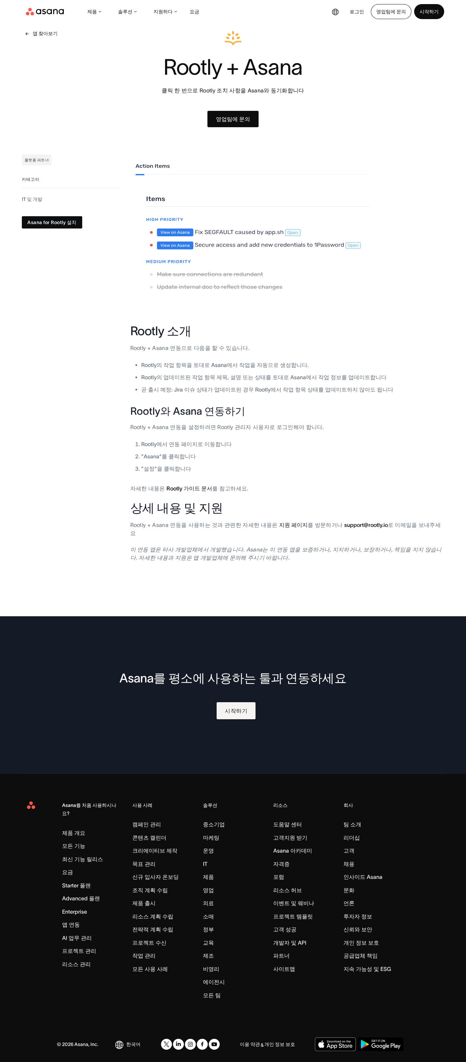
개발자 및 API (289, 943)
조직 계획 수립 (150, 890)
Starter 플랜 (76, 885)
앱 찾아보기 (45, 33)
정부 (208, 929)
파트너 (281, 956)
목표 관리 (144, 864)
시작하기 (429, 11)
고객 (349, 850)
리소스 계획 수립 (152, 916)
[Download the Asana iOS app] (335, 1044)
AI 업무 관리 (77, 938)
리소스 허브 (287, 890)
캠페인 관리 (146, 824)
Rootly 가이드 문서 (189, 488)
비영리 (211, 969)
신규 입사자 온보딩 (155, 877)
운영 (208, 850)
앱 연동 (71, 924)
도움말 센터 (287, 824)
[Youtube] (214, 1044)
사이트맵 (284, 969)
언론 (349, 903)
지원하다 (163, 11)
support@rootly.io (366, 525)
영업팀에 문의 (391, 11)
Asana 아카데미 (292, 850)
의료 (208, 903)
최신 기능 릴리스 (82, 859)
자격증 (281, 864)
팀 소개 (352, 824)
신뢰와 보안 (358, 929)
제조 (208, 956)
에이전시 (214, 982)
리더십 (352, 838)
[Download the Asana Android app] (381, 1044)
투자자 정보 (358, 916)
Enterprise (74, 912)
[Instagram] (190, 1044)
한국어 (133, 1044)
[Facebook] (202, 1044)
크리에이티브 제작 (154, 850)
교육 (208, 943)
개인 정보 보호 (361, 943)
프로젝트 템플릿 (293, 916)
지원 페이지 (293, 525)
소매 (208, 916)
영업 (208, 890)
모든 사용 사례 (150, 969)
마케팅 (211, 838)
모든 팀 (212, 995)
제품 (92, 11)
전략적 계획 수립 (152, 929)
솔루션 (125, 11)
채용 (349, 864)
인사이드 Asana (363, 877)
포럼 (278, 877)
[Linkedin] (178, 1044)
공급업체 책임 (361, 956)
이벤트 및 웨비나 (293, 903)
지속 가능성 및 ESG (367, 969)
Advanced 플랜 (81, 898)
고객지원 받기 (290, 838)
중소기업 (214, 824)
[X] (166, 1044)
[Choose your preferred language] (335, 11)
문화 (349, 890)
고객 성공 (284, 929)
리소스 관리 (76, 964)
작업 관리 (144, 956)
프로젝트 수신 (149, 943)
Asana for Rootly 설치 (52, 222)
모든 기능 (73, 846)
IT (205, 864)
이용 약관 (250, 1044)
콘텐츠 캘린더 (149, 838)
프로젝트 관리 (79, 951)
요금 (194, 11)
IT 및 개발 (32, 199)
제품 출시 (144, 903)
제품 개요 (73, 833)
